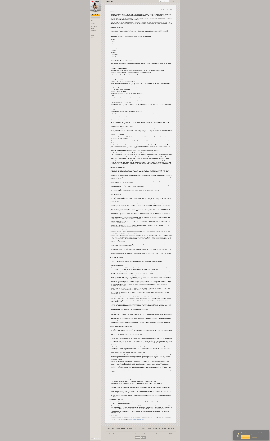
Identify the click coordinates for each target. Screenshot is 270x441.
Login (95, 17)
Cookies (149, 428)
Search (93, 23)
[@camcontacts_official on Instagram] (98, 438)
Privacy (143, 428)
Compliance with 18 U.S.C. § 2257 (166, 433)
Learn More (254, 437)
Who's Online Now (95, 20)
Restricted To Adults (137, 437)
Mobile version (171, 428)
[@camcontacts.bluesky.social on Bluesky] (94, 438)
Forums (92, 28)
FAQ (91, 33)
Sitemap (164, 428)
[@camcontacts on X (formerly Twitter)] (92, 438)
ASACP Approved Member (143, 437)
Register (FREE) (95, 14)
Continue (245, 437)
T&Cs (139, 428)
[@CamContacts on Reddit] (96, 438)
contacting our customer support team (140, 329)
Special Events (93, 30)
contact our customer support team (136, 419)
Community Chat (94, 26)
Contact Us (93, 37)
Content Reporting (156, 428)
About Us (92, 35)
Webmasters (129, 428)
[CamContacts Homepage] (95, 7)
